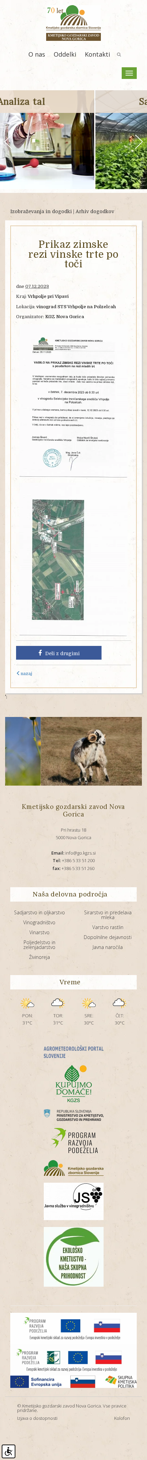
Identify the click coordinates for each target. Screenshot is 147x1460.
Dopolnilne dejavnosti (108, 937)
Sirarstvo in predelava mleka (108, 914)
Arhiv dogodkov (95, 211)
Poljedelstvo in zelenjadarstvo (39, 944)
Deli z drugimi (62, 653)
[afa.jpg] (67, 751)
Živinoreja (39, 957)
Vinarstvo (39, 932)
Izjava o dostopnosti (37, 1418)
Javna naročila (108, 947)
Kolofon (122, 1418)
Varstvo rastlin (107, 927)
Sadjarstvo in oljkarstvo (39, 912)
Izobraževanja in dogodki (41, 211)
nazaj (26, 673)
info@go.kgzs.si (73, 853)
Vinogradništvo (39, 922)
